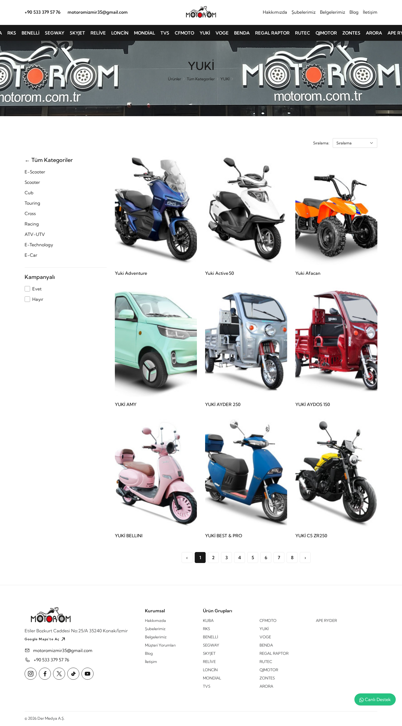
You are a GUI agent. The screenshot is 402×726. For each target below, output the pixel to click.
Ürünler (174, 78)
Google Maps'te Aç (42, 639)
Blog (354, 12)
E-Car (31, 255)
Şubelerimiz (304, 12)
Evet (37, 288)
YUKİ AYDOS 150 (312, 404)
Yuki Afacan (308, 273)
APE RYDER (326, 620)
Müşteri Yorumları (160, 645)
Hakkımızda (275, 12)
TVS (165, 33)
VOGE (222, 33)
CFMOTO (184, 33)
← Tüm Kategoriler (49, 159)
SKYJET (77, 33)
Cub (29, 192)
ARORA (374, 33)
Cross (30, 213)
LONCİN (120, 33)
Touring (32, 203)
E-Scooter (35, 172)
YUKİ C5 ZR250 (311, 535)
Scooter (32, 182)
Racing (32, 224)
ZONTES (351, 33)
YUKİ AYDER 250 (222, 404)
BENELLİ (30, 33)
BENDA (242, 33)
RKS (11, 33)
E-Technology (39, 244)
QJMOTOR (326, 33)
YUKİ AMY (125, 404)
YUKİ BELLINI (128, 535)
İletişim (370, 12)
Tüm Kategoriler (201, 78)
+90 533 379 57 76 (42, 12)
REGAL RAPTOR (272, 33)
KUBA (208, 620)
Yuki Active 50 (219, 273)
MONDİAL (144, 33)
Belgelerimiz (332, 12)
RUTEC (302, 33)
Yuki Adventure (131, 273)
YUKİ (205, 33)
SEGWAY (54, 33)
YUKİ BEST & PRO (223, 535)
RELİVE (98, 33)
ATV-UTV (35, 234)
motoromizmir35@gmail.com (98, 12)
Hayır (37, 299)
